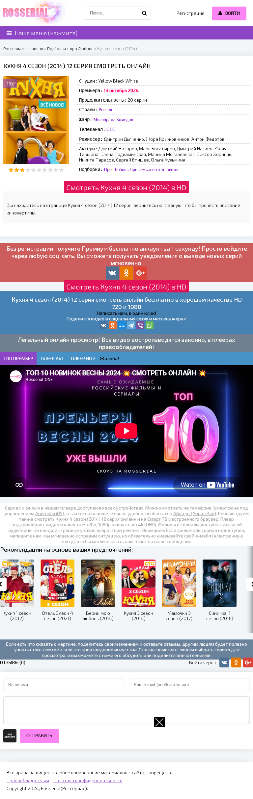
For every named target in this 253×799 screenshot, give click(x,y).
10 (61, 170)
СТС (110, 129)
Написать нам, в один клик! (126, 313)
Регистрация (190, 13)
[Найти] (144, 13)
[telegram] (131, 325)
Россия (105, 109)
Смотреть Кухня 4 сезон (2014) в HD (126, 187)
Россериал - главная (23, 48)
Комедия (124, 119)
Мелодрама (104, 119)
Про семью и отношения (153, 169)
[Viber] (140, 325)
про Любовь (81, 48)
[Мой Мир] (122, 325)
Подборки (56, 48)
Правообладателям (28, 780)
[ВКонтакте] (103, 325)
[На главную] (33, 13)
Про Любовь (116, 169)
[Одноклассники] (113, 325)
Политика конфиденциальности (88, 780)
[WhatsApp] (150, 325)
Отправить (39, 735)
